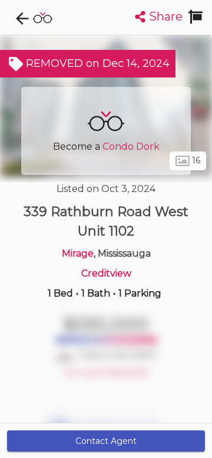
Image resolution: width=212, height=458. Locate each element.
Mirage (78, 253)
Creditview (106, 273)
